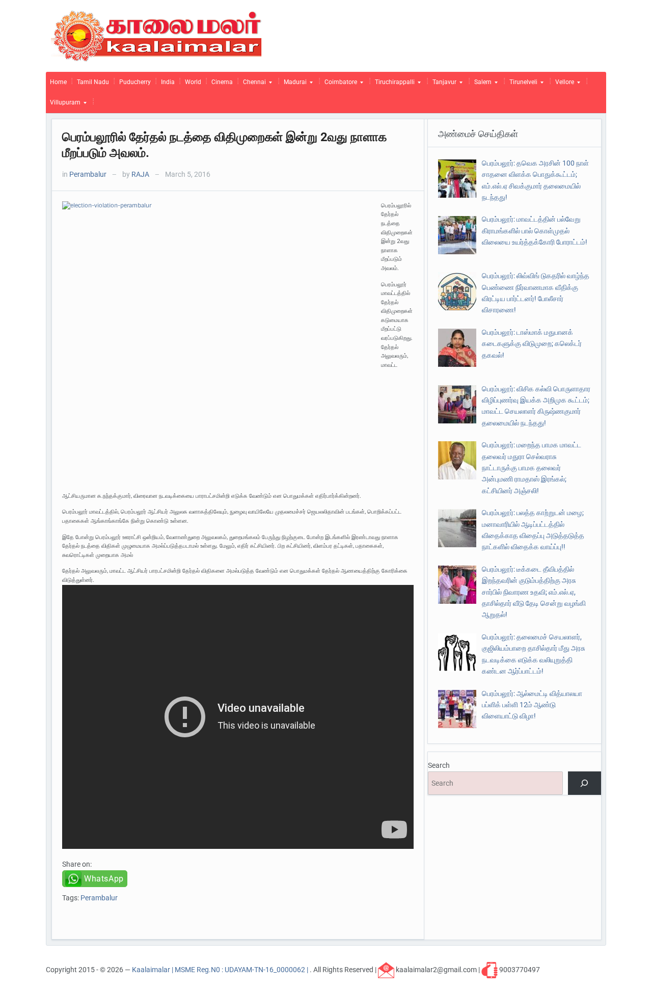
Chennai (252, 84)
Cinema (222, 82)
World (193, 82)
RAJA (140, 174)
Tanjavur (442, 84)
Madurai (293, 84)
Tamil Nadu (93, 82)
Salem (481, 84)
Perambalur (87, 174)
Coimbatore (338, 84)
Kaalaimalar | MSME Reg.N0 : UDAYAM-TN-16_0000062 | (221, 970)
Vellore (562, 84)
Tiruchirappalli (393, 84)
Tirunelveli (521, 84)
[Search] (584, 783)
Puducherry (135, 82)
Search (439, 765)
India (168, 82)
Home (58, 82)
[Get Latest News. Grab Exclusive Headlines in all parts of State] (156, 35)
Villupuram (63, 105)
